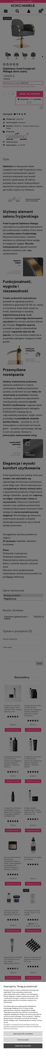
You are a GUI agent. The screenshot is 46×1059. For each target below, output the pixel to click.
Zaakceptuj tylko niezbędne (23, 1034)
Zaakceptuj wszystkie (23, 1046)
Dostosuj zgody (23, 1040)
